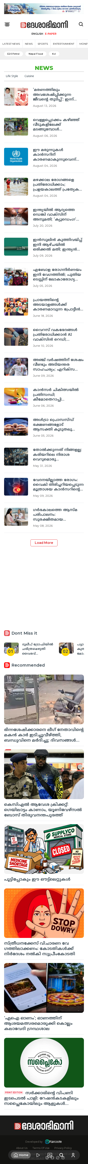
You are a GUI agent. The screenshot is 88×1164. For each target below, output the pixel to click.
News (29, 43)
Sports (43, 43)
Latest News (11, 43)
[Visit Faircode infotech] (53, 1141)
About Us (21, 1148)
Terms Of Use (41, 1148)
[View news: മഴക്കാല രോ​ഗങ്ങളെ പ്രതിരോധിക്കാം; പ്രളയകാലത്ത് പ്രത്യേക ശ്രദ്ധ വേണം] (16, 187)
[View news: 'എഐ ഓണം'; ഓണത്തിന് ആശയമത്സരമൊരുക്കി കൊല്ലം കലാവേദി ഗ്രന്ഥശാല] (44, 988)
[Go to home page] (44, 24)
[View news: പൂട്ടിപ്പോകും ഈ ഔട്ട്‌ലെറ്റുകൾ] (44, 849)
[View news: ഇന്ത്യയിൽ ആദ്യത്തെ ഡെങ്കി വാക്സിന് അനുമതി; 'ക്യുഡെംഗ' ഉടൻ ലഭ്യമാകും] (16, 217)
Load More (44, 543)
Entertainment (63, 43)
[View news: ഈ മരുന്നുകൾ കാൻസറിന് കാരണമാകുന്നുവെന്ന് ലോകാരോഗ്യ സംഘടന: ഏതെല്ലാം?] (16, 157)
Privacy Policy (63, 1148)
